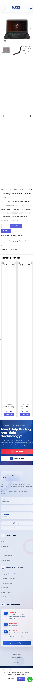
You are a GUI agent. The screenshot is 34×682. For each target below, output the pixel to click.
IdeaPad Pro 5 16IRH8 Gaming (9, 406)
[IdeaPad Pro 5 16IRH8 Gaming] (8, 332)
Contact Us (6, 560)
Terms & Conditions (17, 657)
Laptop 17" (22, 241)
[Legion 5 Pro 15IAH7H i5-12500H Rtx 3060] (25, 332)
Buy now (6, 230)
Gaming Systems (8, 583)
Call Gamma (19, 451)
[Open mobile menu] (3, 8)
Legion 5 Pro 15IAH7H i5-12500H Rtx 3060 (25, 406)
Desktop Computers (9, 578)
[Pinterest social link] (11, 249)
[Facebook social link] (6, 249)
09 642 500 (12, 636)
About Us (5, 546)
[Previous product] (27, 189)
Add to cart (16, 226)
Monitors (5, 587)
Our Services (7, 551)
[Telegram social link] (16, 249)
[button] (3, 29)
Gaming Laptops (18, 189)
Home (3, 189)
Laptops (9, 189)
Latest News (17, 662)
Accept (21, 678)
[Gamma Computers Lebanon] (12, 476)
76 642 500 (20, 632)
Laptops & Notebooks (9, 574)
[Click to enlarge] (5, 41)
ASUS (3, 245)
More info (11, 678)
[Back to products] (29, 189)
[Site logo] (18, 8)
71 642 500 (12, 632)
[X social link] (9, 249)
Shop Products (7, 555)
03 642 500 (20, 636)
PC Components (8, 597)
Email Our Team (19, 458)
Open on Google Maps (16, 643)
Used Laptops (7, 592)
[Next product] (31, 189)
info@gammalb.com (14, 625)
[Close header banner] (31, 2)
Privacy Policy (17, 654)
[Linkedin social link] (14, 249)
